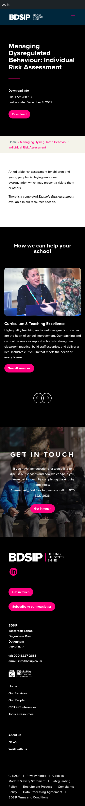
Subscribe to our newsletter (31, 606)
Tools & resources (21, 714)
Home (12, 142)
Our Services (17, 693)
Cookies (58, 775)
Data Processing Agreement (42, 792)
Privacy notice (36, 775)
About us (14, 735)
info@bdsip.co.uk (30, 661)
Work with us (17, 749)
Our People (16, 700)
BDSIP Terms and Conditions (28, 797)
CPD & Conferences (22, 707)
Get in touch (42, 508)
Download (19, 114)
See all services (19, 368)
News (12, 742)
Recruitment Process (37, 786)
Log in (5, 4)
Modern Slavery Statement (26, 781)
